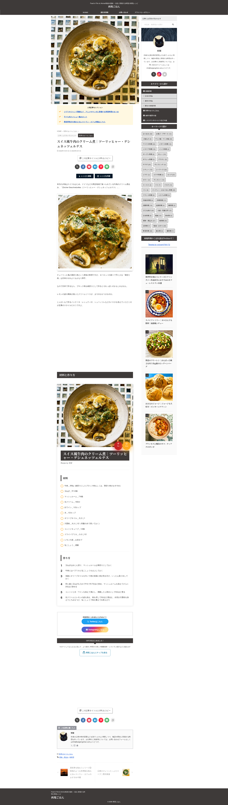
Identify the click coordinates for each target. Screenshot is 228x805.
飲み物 (159, 231)
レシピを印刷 (105, 176)
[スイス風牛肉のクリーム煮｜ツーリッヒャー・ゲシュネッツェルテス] (95, 166)
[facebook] (83, 166)
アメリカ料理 (149, 144)
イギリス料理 (165, 144)
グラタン (162, 159)
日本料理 (147, 215)
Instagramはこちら (96, 629)
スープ (171, 175)
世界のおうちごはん (66, 754)
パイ (157, 185)
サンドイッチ (160, 164)
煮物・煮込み (64, 757)
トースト (147, 185)
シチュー (147, 169)
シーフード (161, 169)
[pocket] (89, 166)
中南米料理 (148, 200)
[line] (106, 166)
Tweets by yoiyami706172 (159, 244)
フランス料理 (148, 195)
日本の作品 (149, 96)
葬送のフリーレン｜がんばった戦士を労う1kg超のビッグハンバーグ (158, 363)
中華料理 (161, 200)
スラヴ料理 (159, 175)
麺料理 (170, 231)
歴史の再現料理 (150, 106)
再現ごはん (114, 6)
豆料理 (146, 226)
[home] (77, 746)
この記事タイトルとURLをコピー (96, 158)
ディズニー (159, 180)
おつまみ (147, 134)
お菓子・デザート (163, 134)
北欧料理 (160, 205)
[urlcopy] (112, 166)
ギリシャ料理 (148, 159)
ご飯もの (147, 139)
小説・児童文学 (164, 210)
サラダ (147, 164)
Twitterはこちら (96, 621)
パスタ (168, 185)
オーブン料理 (148, 154)
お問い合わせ (123, 12)
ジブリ (146, 175)
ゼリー (146, 180)
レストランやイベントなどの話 (156, 120)
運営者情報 (104, 12)
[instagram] (75, 745)
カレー (162, 154)
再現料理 (148, 91)
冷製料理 (147, 205)
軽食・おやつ (160, 226)
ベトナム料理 (164, 195)
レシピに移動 (86, 176)
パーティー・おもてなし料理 (163, 190)
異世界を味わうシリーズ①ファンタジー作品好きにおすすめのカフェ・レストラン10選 (158, 280)
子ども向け (148, 210)
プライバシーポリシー (142, 12)
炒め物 (168, 215)
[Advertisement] (95, 341)
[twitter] (77, 166)
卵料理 (171, 205)
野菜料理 (147, 231)
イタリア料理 (149, 149)
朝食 (158, 215)
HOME (85, 12)
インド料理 (164, 149)
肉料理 (71, 757)
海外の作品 (149, 101)
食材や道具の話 (150, 115)
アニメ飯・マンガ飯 (163, 139)
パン (145, 190)
